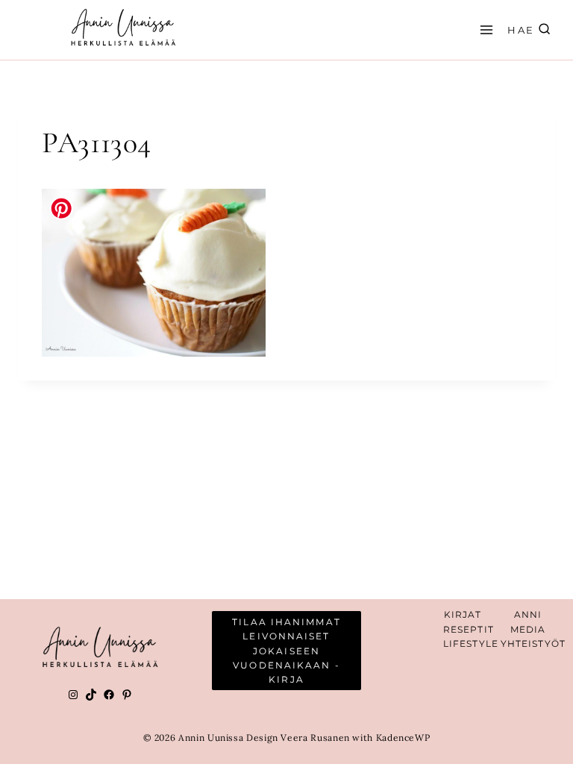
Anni (528, 614)
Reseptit (468, 629)
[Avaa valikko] (484, 29)
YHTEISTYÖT (533, 643)
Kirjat (463, 614)
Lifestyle (470, 643)
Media (528, 629)
